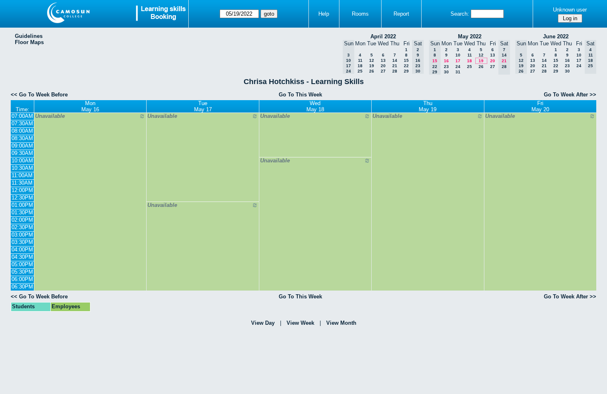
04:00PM (22, 249)
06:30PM (22, 287)
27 (383, 71)
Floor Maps (29, 42)
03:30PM (22, 242)
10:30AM (22, 168)
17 (457, 61)
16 (446, 61)
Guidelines (29, 36)
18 (360, 65)
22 (406, 65)
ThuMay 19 (427, 106)
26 (371, 71)
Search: (460, 14)
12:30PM (22, 198)
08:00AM (22, 131)
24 (457, 66)
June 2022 (556, 36)
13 (383, 60)
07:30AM (22, 123)
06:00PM (22, 279)
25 (360, 71)
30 (446, 72)
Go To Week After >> (570, 94)
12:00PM (22, 190)
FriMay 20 (540, 106)
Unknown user (570, 10)
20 (383, 65)
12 (371, 60)
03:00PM (22, 235)
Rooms (360, 14)
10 (457, 55)
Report (401, 14)
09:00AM (22, 146)
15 (406, 60)
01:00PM (22, 205)
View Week (300, 323)
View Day (263, 323)
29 (406, 71)
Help (323, 14)
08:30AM (22, 138)
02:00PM (22, 220)
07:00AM (22, 116)
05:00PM (22, 264)
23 (446, 66)
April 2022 (383, 36)
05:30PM (22, 272)
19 (371, 65)
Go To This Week (300, 94)
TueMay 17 (203, 106)
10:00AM (22, 160)
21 (394, 65)
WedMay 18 (315, 106)
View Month (341, 323)
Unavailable (50, 116)
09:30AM (22, 153)
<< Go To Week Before (39, 94)
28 (394, 71)
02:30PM (22, 227)
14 (394, 60)
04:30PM (22, 257)
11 (360, 60)
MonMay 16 (90, 106)
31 (457, 72)
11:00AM (22, 175)
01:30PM (22, 212)
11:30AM (22, 183)
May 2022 (469, 36)
